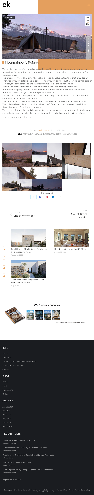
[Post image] (28, 238)
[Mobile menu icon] (89, 5)
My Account (7, 390)
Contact (5, 369)
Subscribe (6, 357)
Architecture (9, 17)
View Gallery (88, 46)
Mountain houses (69, 134)
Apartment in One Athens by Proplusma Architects (25, 448)
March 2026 (7, 426)
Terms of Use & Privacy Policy (68, 490)
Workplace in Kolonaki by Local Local (19, 440)
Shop (4, 386)
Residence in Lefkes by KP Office (70, 249)
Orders (5, 394)
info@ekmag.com (49, 490)
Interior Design (10, 443)
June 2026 (6, 415)
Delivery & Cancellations (12, 365)
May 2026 (6, 419)
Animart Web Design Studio (47, 492)
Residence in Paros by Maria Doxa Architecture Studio (27, 281)
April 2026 (6, 422)
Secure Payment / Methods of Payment (19, 361)
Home (5, 382)
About (5, 353)
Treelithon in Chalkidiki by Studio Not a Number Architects (29, 250)
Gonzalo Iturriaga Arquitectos (16, 117)
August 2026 (7, 407)
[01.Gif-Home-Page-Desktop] (47, 313)
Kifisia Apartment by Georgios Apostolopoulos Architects (28, 470)
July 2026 (6, 411)
